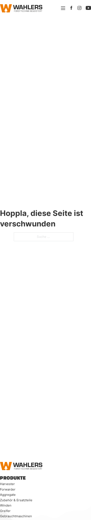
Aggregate (8, 495)
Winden (5, 505)
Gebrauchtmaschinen (16, 516)
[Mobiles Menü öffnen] (63, 8)
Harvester (7, 484)
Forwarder (7, 489)
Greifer (5, 511)
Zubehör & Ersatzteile (16, 500)
